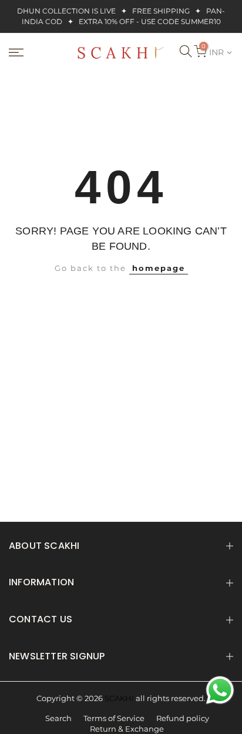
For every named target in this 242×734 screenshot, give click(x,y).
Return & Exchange (127, 729)
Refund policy (182, 718)
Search (58, 718)
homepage (158, 268)
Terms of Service (113, 718)
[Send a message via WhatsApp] (220, 690)
